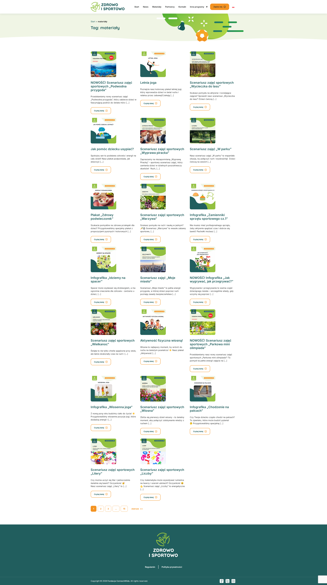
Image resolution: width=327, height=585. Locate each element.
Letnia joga (148, 82)
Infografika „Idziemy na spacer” (108, 279)
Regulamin (150, 567)
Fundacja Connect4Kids (119, 581)
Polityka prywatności (172, 567)
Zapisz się (217, 7)
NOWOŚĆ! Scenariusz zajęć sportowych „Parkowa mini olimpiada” (210, 344)
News (145, 7)
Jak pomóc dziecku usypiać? (112, 149)
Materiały (156, 7)
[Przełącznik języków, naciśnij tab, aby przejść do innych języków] (233, 7)
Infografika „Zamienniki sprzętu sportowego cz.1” (209, 217)
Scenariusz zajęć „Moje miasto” (157, 279)
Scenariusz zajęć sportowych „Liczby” (162, 471)
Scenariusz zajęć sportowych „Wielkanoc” (113, 342)
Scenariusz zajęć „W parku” (210, 149)
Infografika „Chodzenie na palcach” (209, 409)
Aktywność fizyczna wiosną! (161, 340)
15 (124, 508)
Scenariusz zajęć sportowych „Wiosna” (162, 409)
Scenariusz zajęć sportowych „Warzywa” (162, 217)
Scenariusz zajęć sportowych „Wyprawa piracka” (162, 151)
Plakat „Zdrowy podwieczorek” (102, 217)
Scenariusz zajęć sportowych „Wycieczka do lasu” (212, 84)
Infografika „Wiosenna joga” (111, 407)
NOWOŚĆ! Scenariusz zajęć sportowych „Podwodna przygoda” (111, 86)
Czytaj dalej (99, 111)
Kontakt (182, 7)
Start (136, 7)
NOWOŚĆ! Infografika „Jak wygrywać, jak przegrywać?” (211, 279)
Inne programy (197, 7)
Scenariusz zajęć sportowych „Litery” (113, 471)
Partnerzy (170, 7)
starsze (137, 508)
